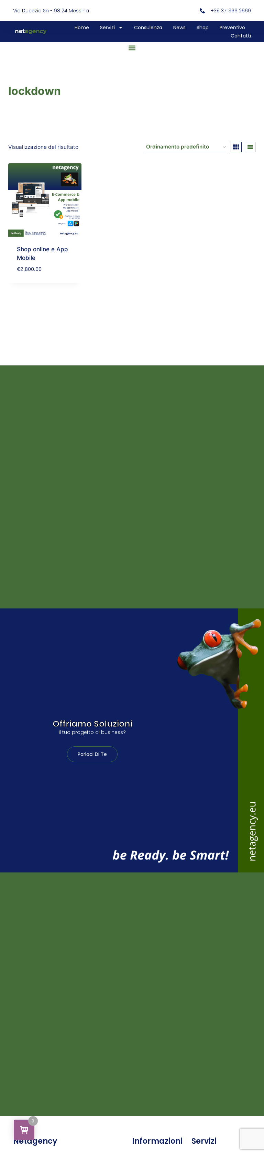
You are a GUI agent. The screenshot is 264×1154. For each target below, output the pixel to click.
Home (82, 27)
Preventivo (232, 27)
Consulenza (148, 27)
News (179, 27)
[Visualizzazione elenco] (250, 147)
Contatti (241, 35)
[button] (132, 47)
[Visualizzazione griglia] (236, 147)
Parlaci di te (92, 754)
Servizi (107, 27)
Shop (203, 27)
